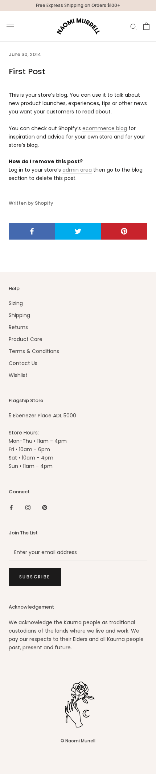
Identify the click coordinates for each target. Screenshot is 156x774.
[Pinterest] (44, 507)
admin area (77, 169)
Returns (18, 327)
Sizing (16, 303)
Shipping (19, 315)
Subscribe (34, 577)
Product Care (25, 339)
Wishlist (18, 375)
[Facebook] (11, 507)
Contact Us (23, 363)
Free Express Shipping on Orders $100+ (78, 5)
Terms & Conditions (34, 351)
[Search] (133, 26)
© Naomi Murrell (78, 741)
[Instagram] (27, 507)
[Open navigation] (10, 26)
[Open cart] (146, 26)
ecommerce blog (104, 128)
